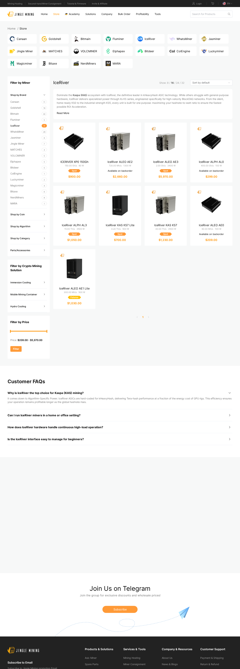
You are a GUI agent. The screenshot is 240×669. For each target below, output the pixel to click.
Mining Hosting (15, 3)
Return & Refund (209, 664)
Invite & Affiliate (99, 3)
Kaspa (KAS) (80, 95)
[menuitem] (44, 14)
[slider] (10, 331)
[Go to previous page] (137, 317)
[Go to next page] (148, 317)
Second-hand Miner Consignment (44, 3)
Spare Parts (91, 664)
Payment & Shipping (212, 657)
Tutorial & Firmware (76, 3)
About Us (167, 657)
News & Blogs (170, 664)
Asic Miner (91, 657)
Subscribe (120, 609)
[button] (28, 95)
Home (13, 28)
